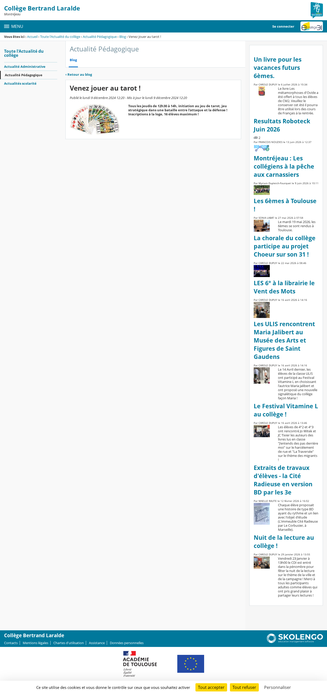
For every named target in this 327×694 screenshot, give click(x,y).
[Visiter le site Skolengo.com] (295, 642)
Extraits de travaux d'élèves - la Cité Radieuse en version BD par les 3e (283, 480)
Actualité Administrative (24, 66)
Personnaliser (277, 687)
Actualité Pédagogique (100, 36)
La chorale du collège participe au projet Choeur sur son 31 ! (285, 246)
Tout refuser (244, 687)
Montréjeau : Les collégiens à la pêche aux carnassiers (284, 166)
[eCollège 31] (311, 26)
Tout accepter (211, 687)
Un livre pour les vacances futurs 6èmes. (277, 68)
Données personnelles (127, 643)
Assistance (97, 643)
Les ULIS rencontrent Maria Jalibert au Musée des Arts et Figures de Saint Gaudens (284, 340)
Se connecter (283, 26)
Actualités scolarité (20, 83)
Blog (122, 36)
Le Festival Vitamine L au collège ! (286, 410)
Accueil (32, 36)
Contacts (11, 643)
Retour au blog (78, 74)
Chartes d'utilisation (68, 643)
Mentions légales (35, 643)
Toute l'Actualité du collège (60, 36)
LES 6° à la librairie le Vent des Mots (284, 287)
